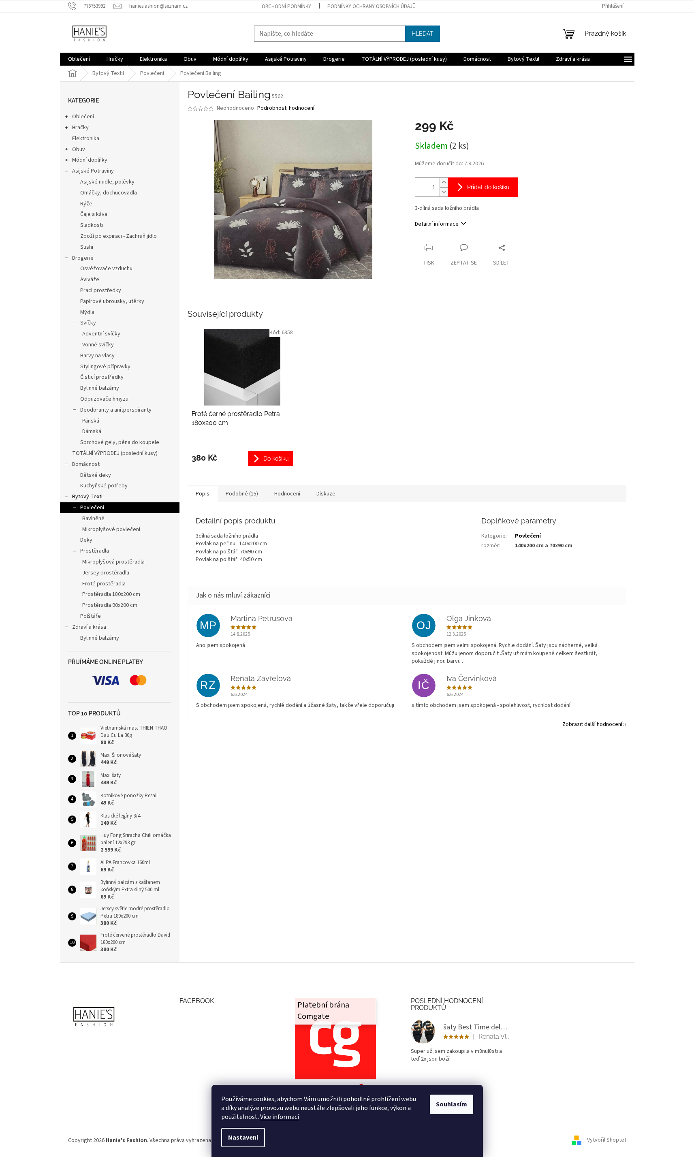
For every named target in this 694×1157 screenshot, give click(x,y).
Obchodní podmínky (286, 6)
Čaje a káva (93, 214)
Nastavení (243, 1137)
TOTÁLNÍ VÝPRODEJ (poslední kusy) (115, 453)
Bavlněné (93, 518)
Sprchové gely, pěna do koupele (119, 442)
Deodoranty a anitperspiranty (116, 410)
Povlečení (92, 508)
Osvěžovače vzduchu (106, 269)
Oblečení (83, 117)
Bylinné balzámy (99, 388)
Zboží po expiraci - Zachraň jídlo (118, 236)
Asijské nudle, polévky (107, 182)
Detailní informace (437, 224)
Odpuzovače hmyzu (104, 399)
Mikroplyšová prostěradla (113, 562)
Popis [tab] (202, 494)
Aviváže (89, 279)
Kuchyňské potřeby (104, 486)
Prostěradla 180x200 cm (111, 594)
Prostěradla (94, 551)
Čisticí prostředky (102, 377)
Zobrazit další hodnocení (592, 724)
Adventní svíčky (101, 334)
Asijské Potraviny (93, 171)
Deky (86, 540)
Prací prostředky (100, 290)
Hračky (80, 128)
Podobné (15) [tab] (242, 494)
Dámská (91, 431)
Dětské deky (95, 475)
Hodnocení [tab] (287, 494)
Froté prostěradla (104, 584)
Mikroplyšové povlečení (111, 529)
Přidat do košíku (488, 187)
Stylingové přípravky (105, 367)
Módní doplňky (89, 160)
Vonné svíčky (98, 345)
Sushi (86, 247)
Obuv (78, 149)
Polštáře (90, 616)
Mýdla (87, 312)
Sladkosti (91, 225)
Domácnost (86, 464)
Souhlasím (451, 1104)
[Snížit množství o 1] (444, 191)
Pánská (90, 421)
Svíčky (88, 323)
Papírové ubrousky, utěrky (112, 301)
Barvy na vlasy (97, 356)
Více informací (279, 1116)
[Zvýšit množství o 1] (444, 182)
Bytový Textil (88, 497)
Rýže (86, 204)
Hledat (422, 33)
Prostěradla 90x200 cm (109, 605)
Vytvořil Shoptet (606, 1140)
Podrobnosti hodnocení (285, 108)
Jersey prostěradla (105, 573)
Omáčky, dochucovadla (108, 193)
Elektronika (85, 138)
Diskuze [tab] (325, 494)
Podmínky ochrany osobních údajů (371, 6)
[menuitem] (79, 59)
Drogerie (83, 258)
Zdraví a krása (89, 627)
